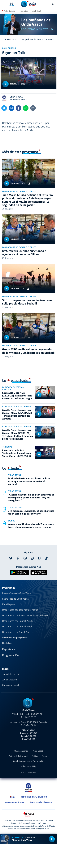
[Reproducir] (5, 84)
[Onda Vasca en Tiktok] (46, 558)
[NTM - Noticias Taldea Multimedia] (28, 787)
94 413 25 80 (30, 717)
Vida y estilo (14, 475)
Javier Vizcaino (9, 679)
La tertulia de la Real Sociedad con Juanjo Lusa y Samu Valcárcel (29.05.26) (16, 453)
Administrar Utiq (28, 766)
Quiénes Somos (21, 751)
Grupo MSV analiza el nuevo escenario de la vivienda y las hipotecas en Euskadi (28, 351)
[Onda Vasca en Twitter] (11, 558)
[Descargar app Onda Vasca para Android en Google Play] (19, 572)
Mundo (11, 521)
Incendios (24, 11)
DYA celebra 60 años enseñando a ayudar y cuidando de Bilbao (24, 252)
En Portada (10, 39)
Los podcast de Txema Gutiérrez (37, 39)
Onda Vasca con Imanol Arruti (17, 621)
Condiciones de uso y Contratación (28, 761)
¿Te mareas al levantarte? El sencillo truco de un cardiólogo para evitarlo (31, 512)
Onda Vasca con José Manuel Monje (20, 609)
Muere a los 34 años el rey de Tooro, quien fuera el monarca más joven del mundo (31, 526)
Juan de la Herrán (11, 674)
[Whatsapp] (25, 108)
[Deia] (12, 796)
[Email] (33, 108)
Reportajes (8, 649)
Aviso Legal (38, 751)
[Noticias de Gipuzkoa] (34, 796)
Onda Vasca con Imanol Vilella (17, 626)
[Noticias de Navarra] (41, 802)
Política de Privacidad (18, 756)
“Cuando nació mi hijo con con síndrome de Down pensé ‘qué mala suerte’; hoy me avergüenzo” (31, 497)
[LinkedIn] (11, 108)
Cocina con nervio (11, 685)
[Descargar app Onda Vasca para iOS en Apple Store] (38, 572)
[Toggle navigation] (3, 4)
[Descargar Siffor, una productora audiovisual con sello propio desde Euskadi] (28, 288)
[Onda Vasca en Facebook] (18, 558)
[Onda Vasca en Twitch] (39, 558)
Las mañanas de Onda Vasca (16, 593)
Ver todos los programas (15, 637)
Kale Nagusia (8, 604)
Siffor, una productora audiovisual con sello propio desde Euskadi (27, 301)
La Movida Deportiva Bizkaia (16, 406)
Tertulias (7, 447)
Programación (10, 655)
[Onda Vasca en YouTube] (25, 558)
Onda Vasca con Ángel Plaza (16, 632)
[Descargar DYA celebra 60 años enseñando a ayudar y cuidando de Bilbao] (29, 239)
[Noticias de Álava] (14, 802)
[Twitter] (4, 108)
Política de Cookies (40, 756)
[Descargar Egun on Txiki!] (29, 84)
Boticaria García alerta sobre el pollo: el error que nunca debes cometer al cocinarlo (29, 481)
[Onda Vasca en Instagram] (32, 558)
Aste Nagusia (9, 11)
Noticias (7, 643)
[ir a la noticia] (28, 173)
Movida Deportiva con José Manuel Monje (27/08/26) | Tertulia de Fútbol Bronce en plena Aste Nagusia (17, 434)
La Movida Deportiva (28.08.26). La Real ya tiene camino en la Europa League (17, 395)
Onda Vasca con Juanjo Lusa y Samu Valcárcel (25, 615)
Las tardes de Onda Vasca (15, 598)
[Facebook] (18, 108)
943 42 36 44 (30, 725)
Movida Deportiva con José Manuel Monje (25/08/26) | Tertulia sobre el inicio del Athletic (17, 414)
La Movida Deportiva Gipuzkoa (13, 388)
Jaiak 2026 (36, 11)
